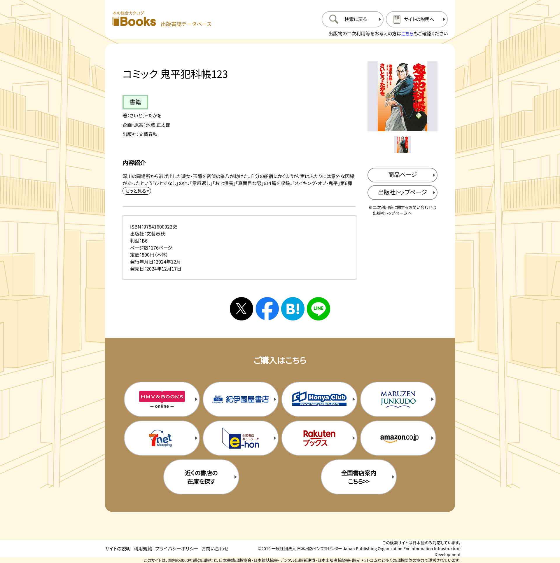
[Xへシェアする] (241, 308)
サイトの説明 (118, 548)
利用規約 (143, 548)
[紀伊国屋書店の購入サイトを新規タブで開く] (241, 399)
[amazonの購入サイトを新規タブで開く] (398, 438)
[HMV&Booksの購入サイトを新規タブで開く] (162, 399)
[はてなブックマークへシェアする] (292, 308)
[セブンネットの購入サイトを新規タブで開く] (162, 438)
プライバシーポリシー (176, 548)
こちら (407, 33)
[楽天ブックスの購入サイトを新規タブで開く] (319, 438)
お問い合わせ (214, 548)
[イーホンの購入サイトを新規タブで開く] (241, 438)
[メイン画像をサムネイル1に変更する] (402, 144)
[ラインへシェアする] (318, 308)
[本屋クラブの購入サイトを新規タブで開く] (319, 399)
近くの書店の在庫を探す (201, 476)
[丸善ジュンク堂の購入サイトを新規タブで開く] (398, 399)
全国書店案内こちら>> (358, 476)
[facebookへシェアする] (267, 308)
